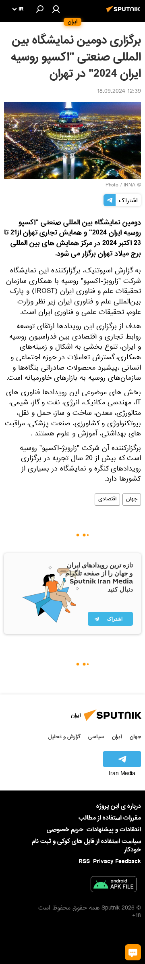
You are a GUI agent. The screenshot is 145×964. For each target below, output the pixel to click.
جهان (131, 499)
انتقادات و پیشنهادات (114, 830)
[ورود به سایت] (56, 9)
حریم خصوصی (65, 829)
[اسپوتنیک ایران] (124, 13)
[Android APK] (113, 885)
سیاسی (96, 736)
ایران (117, 736)
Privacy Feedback (117, 862)
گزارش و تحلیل (64, 736)
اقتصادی (107, 499)
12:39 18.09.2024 (119, 92)
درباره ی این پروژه (118, 806)
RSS (84, 861)
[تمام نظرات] (133, 952)
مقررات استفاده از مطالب (110, 818)
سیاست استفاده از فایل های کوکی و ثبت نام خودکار (86, 845)
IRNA (129, 185)
